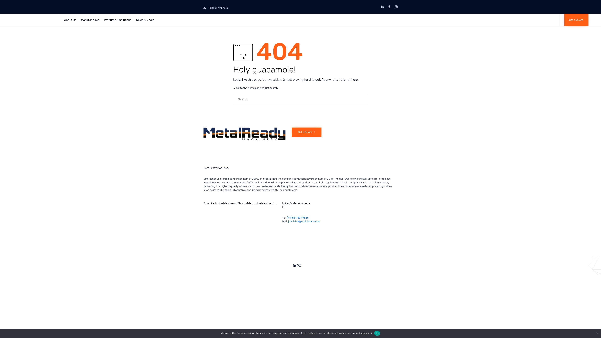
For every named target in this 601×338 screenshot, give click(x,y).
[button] (576, 20)
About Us (70, 20)
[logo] (244, 139)
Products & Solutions (117, 20)
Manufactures (90, 20)
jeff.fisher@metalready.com (304, 221)
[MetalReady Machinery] (33, 20)
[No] (597, 333)
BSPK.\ (394, 264)
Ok (377, 333)
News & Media (145, 20)
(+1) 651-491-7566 (298, 217)
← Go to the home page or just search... (256, 88)
